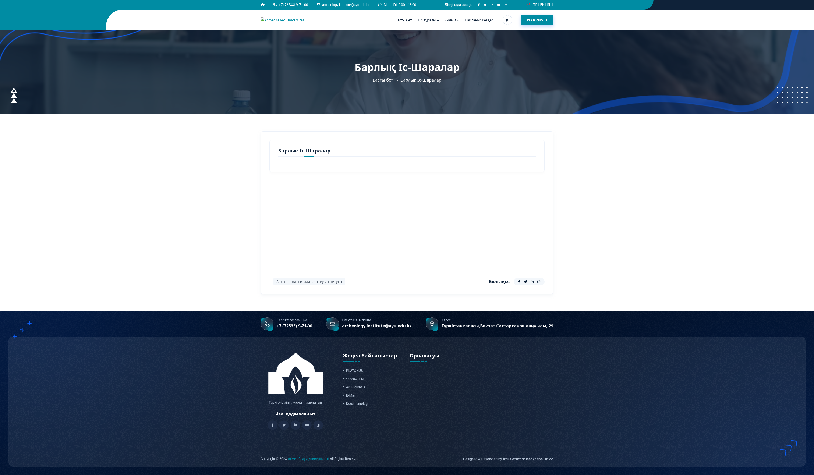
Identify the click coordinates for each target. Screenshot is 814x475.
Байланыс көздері (480, 20)
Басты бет (403, 20)
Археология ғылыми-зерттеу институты (309, 281)
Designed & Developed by (508, 459)
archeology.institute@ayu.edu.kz (345, 5)
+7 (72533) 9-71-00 (293, 5)
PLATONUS (535, 20)
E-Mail (350, 395)
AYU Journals (355, 387)
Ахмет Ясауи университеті (308, 459)
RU (549, 5)
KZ (528, 5)
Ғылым (450, 20)
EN (542, 5)
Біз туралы (427, 20)
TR (535, 5)
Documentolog (357, 404)
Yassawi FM (355, 379)
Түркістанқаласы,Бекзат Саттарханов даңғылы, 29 (497, 326)
